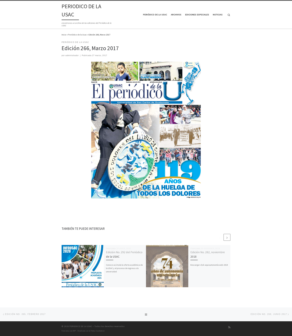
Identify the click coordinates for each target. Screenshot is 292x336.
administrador (72, 55)
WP (74, 331)
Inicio (64, 34)
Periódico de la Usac (77, 34)
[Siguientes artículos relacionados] (227, 237)
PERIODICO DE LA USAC (81, 326)
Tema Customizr (98, 331)
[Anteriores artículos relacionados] (219, 237)
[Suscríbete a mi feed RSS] (229, 327)
